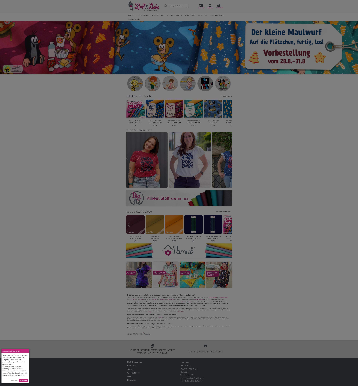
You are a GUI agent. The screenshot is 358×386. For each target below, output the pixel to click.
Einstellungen (14, 380)
